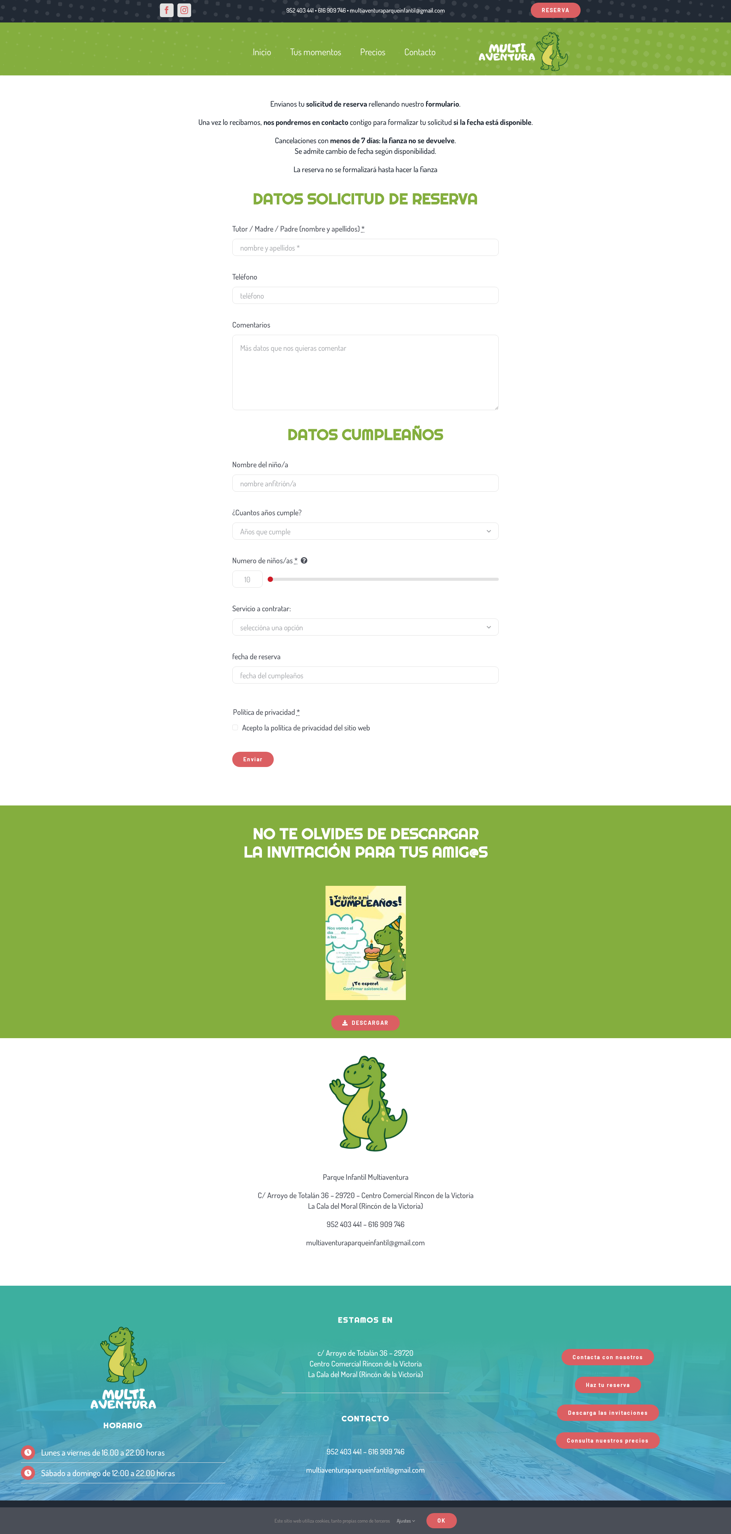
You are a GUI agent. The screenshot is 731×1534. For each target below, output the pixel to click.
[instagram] (184, 10)
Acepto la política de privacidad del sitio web (306, 727)
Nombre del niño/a (260, 464)
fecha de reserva (256, 656)
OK (441, 1520)
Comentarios (251, 324)
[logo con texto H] (523, 34)
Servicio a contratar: (261, 608)
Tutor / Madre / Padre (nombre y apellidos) (298, 228)
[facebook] (167, 10)
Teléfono (244, 276)
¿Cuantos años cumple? (267, 512)
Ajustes (404, 1521)
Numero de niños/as (265, 560)
